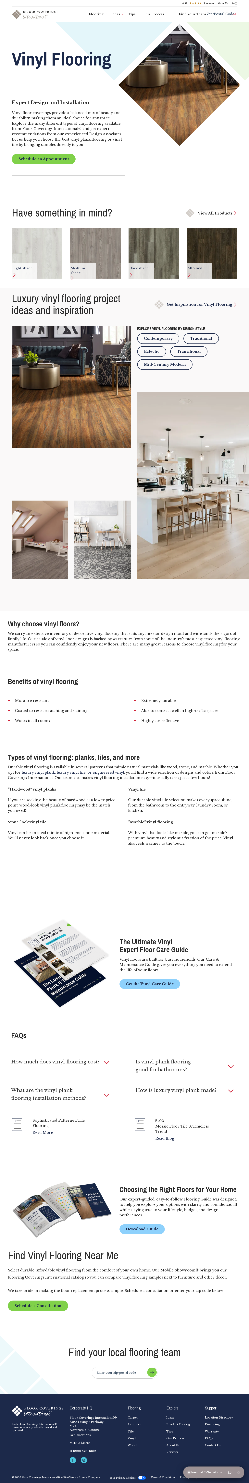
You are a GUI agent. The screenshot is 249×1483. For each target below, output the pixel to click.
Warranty (212, 1431)
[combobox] (222, 12)
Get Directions (80, 1435)
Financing (212, 1424)
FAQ (234, 3)
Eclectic (151, 351)
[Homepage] (37, 1410)
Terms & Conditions (163, 1477)
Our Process (153, 14)
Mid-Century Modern (165, 364)
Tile (131, 1431)
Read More (42, 1132)
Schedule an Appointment (44, 159)
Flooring (96, 14)
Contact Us (213, 1445)
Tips (132, 14)
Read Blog (164, 1138)
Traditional (201, 338)
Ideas (115, 14)
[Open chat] (230, 1472)
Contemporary (158, 338)
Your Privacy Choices (122, 1477)
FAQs (209, 1438)
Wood (132, 1445)
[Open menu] (238, 1472)
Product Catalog (178, 1424)
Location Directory (219, 1417)
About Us (223, 3)
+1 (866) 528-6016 (83, 1451)
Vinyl (132, 1438)
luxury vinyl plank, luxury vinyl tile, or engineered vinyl (73, 772)
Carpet (133, 1417)
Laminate (134, 1424)
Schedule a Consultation (38, 1306)
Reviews (172, 1452)
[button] (62, 1062)
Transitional (189, 351)
